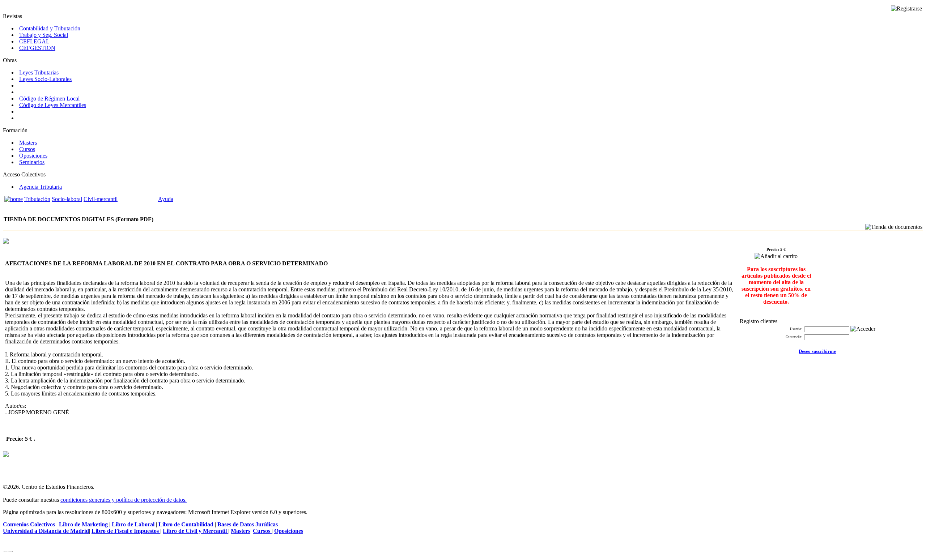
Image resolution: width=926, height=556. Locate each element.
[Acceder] (862, 329)
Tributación (37, 199)
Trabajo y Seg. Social (43, 35)
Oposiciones (33, 156)
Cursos (27, 149)
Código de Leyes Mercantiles (52, 105)
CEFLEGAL (34, 41)
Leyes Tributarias (39, 72)
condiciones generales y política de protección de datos (122, 500)
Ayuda (165, 199)
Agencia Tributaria (40, 187)
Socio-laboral (67, 199)
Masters (28, 143)
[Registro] (906, 8)
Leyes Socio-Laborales (45, 79)
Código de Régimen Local (49, 98)
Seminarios (31, 162)
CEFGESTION (37, 48)
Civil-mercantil (101, 199)
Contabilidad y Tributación (49, 28)
